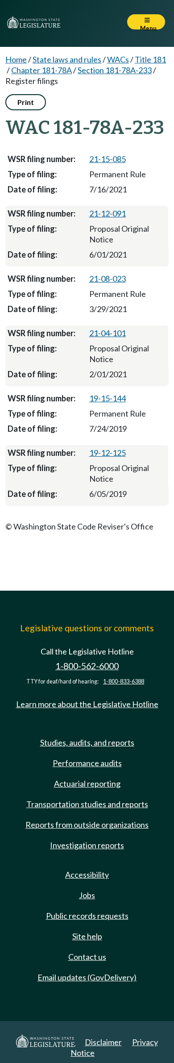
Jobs (87, 895)
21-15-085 (107, 159)
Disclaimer (103, 1042)
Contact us (87, 957)
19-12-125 (107, 453)
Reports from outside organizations (87, 825)
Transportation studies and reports (87, 804)
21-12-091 (107, 213)
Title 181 (150, 59)
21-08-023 (107, 278)
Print (25, 102)
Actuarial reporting (87, 783)
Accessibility (87, 875)
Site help (87, 936)
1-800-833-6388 (123, 681)
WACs (118, 59)
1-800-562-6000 (87, 666)
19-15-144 (107, 398)
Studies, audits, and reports (87, 742)
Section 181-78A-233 (115, 70)
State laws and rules (67, 59)
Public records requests (87, 916)
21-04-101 (107, 333)
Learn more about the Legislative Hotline (87, 704)
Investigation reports (87, 845)
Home (16, 59)
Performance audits (87, 763)
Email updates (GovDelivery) (87, 977)
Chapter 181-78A (41, 70)
